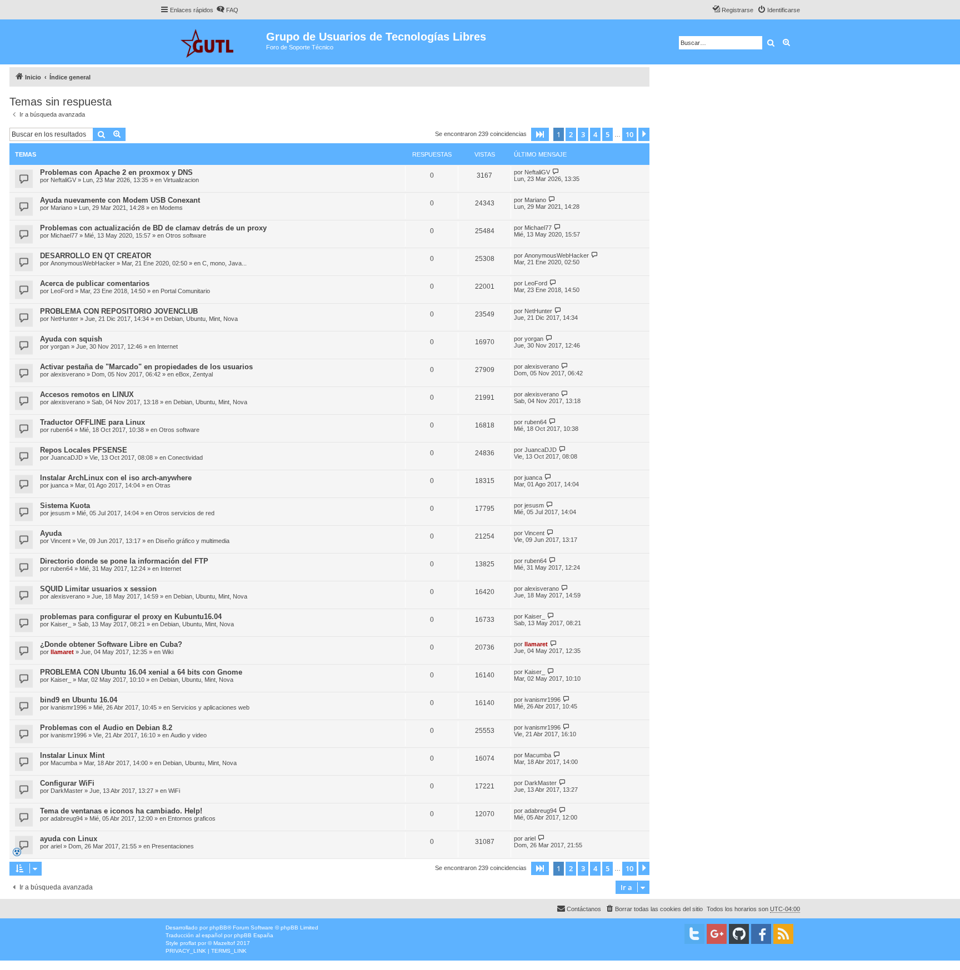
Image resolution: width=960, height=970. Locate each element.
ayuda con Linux (68, 839)
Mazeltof (224, 943)
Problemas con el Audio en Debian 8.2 (106, 727)
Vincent (61, 540)
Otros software (186, 235)
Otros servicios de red (184, 513)
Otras (163, 485)
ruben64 (62, 429)
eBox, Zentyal (194, 374)
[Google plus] (717, 934)
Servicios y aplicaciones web (210, 707)
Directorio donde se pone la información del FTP (124, 561)
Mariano (61, 207)
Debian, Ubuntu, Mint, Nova (201, 318)
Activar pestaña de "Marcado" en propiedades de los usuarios (146, 367)
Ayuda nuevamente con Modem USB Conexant (120, 200)
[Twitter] (694, 934)
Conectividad (185, 457)
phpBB (218, 927)
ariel (56, 846)
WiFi (174, 790)
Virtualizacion (181, 180)
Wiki (167, 652)
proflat (188, 943)
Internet (167, 346)
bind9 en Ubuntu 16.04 (78, 700)
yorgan (60, 346)
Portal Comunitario (185, 291)
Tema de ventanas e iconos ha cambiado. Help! (121, 811)
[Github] (739, 934)
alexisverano (68, 374)
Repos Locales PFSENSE (83, 450)
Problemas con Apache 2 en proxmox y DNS (116, 172)
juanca (59, 485)
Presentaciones (173, 846)
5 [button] (607, 134)
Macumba (64, 763)
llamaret (62, 652)
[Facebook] (761, 934)
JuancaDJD (67, 457)
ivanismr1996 (69, 707)
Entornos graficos (192, 818)
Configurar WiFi (67, 783)
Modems (171, 207)
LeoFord (62, 291)
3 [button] (583, 134)
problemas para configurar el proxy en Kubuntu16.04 (131, 616)
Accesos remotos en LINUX (87, 394)
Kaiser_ (61, 624)
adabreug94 (67, 818)
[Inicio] (213, 42)
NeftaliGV (63, 180)
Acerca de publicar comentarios (94, 283)
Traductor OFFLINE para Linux (92, 422)
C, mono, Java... (224, 263)
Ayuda (51, 533)
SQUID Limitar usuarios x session (98, 589)
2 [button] (571, 134)
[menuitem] (227, 10)
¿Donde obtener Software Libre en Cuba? (111, 644)
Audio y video (189, 735)
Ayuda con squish (71, 339)
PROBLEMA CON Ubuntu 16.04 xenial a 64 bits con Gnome (141, 672)
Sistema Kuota (65, 505)
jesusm (60, 513)
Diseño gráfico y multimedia (192, 540)
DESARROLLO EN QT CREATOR (95, 256)
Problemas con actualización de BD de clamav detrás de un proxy (153, 228)
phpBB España (253, 935)
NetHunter (64, 318)
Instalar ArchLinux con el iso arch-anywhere (116, 478)
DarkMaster (67, 790)
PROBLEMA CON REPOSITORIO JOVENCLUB (119, 311)
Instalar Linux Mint (72, 755)
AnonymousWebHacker (83, 263)
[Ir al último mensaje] (556, 171)
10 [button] (629, 134)
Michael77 (64, 235)
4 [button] (595, 134)
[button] (540, 134)
